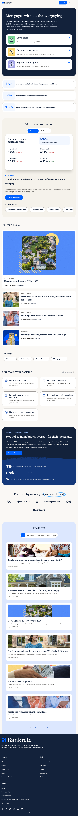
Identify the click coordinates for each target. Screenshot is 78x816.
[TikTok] (22, 809)
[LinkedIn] (14, 809)
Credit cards (5, 769)
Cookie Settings (6, 795)
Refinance (40, 535)
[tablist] (39, 130)
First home (10, 359)
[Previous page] (26, 728)
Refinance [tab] (44, 131)
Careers (42, 769)
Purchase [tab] (33, 131)
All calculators (67, 372)
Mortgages (5, 762)
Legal (3, 788)
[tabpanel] (39, 167)
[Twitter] (6, 809)
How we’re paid (45, 762)
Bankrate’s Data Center (9, 777)
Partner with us (44, 777)
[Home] (8, 3)
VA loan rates (54, 210)
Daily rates (69, 210)
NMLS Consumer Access (30, 745)
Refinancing (25, 359)
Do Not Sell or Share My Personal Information (15, 799)
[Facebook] (3, 809)
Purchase (30, 535)
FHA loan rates (37, 210)
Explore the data (14, 453)
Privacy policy (6, 792)
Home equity (51, 535)
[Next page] (52, 728)
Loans (3, 773)
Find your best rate (14, 197)
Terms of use (6, 803)
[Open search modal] (70, 3)
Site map (43, 766)
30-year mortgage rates (17, 210)
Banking (4, 766)
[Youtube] (18, 809)
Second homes (41, 359)
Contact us (43, 773)
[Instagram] (10, 809)
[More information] (74, 81)
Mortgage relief (59, 359)
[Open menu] (74, 3)
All (23, 535)
